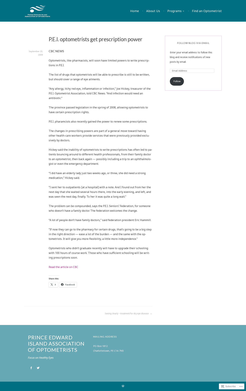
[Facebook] (31, 368)
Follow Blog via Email (193, 43)
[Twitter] (38, 368)
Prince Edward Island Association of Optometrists (56, 343)
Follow (177, 81)
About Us (153, 10)
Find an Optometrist (207, 10)
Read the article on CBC (63, 267)
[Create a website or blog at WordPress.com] (123, 386)
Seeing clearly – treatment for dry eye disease (127, 313)
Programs (174, 10)
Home (134, 10)
